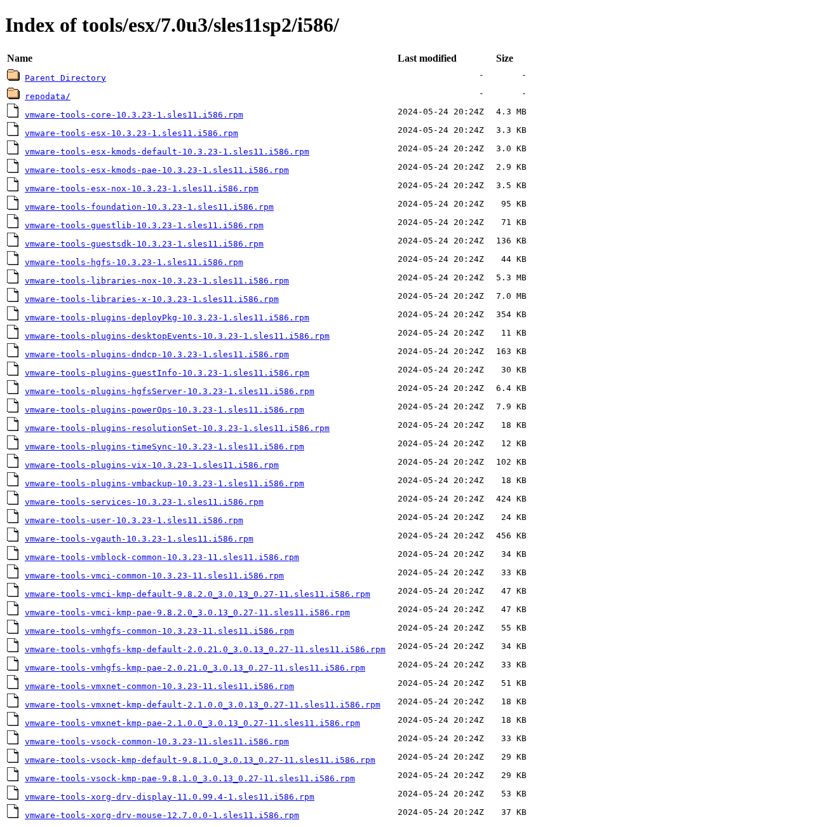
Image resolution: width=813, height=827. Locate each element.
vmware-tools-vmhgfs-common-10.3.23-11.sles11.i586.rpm (159, 631)
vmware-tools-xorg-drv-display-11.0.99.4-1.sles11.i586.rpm (169, 797)
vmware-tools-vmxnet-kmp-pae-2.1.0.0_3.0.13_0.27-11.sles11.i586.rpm (192, 723)
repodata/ (48, 96)
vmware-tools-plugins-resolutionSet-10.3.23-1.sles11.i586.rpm (177, 428)
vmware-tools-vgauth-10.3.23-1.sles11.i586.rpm (139, 538)
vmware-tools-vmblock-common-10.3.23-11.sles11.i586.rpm (162, 557)
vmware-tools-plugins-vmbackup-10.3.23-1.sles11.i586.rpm (164, 483)
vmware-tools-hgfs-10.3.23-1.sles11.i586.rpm (134, 262)
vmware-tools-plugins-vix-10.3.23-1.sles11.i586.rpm (152, 465)
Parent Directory (65, 78)
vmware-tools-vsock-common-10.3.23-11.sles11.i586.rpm (157, 741)
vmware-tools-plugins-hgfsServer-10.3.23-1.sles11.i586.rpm (169, 391)
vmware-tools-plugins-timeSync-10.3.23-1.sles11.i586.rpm (164, 446)
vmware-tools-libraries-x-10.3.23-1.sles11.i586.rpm (152, 299)
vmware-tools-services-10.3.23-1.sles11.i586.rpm (144, 502)
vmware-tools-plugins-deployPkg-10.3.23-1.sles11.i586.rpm (167, 317)
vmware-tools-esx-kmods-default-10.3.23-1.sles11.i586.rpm (167, 151)
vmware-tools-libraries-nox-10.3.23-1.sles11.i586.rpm (157, 280)
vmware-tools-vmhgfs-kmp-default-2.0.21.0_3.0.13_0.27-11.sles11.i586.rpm (205, 649)
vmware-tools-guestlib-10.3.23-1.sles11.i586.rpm (144, 225)
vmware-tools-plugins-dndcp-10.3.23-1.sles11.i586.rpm (157, 354)
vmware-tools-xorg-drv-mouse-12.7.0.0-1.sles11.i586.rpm (162, 815)
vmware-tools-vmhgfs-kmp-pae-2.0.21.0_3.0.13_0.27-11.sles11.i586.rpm (195, 668)
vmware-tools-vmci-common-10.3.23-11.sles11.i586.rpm (154, 575)
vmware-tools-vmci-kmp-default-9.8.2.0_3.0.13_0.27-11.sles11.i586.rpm (197, 594)
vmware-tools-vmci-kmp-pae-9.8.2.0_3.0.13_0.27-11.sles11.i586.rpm (187, 612)
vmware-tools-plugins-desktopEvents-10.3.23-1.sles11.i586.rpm (177, 336)
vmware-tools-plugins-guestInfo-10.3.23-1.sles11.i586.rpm (167, 373)
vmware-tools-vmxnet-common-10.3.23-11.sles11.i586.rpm (159, 686)
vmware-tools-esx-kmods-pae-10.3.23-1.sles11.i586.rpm (157, 170)
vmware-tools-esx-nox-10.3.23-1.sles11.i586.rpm (142, 188)
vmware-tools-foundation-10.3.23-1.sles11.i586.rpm (149, 207)
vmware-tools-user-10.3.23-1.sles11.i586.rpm (134, 520)
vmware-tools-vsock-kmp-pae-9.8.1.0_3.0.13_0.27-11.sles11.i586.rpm (190, 778)
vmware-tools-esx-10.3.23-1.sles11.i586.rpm (131, 133)
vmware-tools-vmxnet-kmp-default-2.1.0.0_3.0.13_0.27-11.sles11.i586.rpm (202, 704)
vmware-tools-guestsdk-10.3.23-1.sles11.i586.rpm (144, 244)
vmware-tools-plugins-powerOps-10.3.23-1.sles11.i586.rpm (164, 409)
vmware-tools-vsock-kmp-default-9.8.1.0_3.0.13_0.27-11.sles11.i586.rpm (200, 760)
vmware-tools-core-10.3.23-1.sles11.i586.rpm (134, 115)
